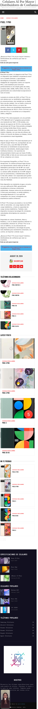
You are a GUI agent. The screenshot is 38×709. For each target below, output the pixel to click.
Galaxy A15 (15, 590)
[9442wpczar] (11, 261)
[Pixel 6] (5, 315)
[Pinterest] (19, 50)
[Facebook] (8, 50)
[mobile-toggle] (3, 12)
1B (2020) (14, 607)
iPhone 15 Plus (16, 576)
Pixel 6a (14, 306)
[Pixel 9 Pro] (17, 348)
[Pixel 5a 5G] (5, 325)
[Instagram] (14, 266)
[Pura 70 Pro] (5, 560)
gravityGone (21, 704)
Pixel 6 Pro (6, 393)
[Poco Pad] (5, 569)
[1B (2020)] (5, 610)
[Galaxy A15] (5, 592)
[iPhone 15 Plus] (5, 578)
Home (2, 18)
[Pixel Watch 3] (5, 284)
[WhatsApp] (24, 50)
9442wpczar (18, 261)
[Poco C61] (5, 601)
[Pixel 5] (17, 408)
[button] (35, 12)
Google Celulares (12, 18)
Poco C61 (14, 599)
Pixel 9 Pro (6, 363)
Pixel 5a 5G (15, 326)
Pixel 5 (4, 423)
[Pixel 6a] (5, 305)
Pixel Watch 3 (16, 285)
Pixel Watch (15, 295)
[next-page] (4, 539)
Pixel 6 (14, 316)
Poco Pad (14, 567)
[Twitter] (13, 50)
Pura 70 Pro (15, 558)
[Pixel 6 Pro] (17, 378)
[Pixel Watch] (5, 294)
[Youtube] (21, 266)
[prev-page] (1, 539)
